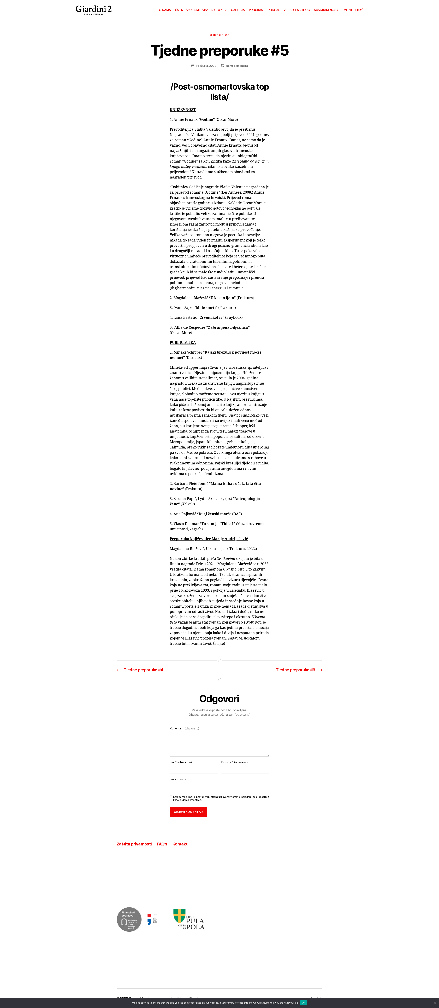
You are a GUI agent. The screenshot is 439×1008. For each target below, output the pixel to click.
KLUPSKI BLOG (300, 10)
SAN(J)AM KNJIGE (326, 10)
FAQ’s (162, 844)
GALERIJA (238, 10)
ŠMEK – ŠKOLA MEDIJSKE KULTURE (199, 10)
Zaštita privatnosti (134, 844)
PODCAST (275, 10)
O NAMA (165, 10)
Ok (303, 1002)
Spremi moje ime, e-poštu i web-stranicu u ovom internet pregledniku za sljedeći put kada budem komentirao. (221, 798)
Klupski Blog (220, 35)
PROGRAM (256, 10)
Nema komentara (237, 65)
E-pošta (235, 762)
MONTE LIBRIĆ (354, 10)
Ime (181, 762)
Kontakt (179, 844)
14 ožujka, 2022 (206, 65)
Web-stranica (178, 779)
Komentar (184, 728)
